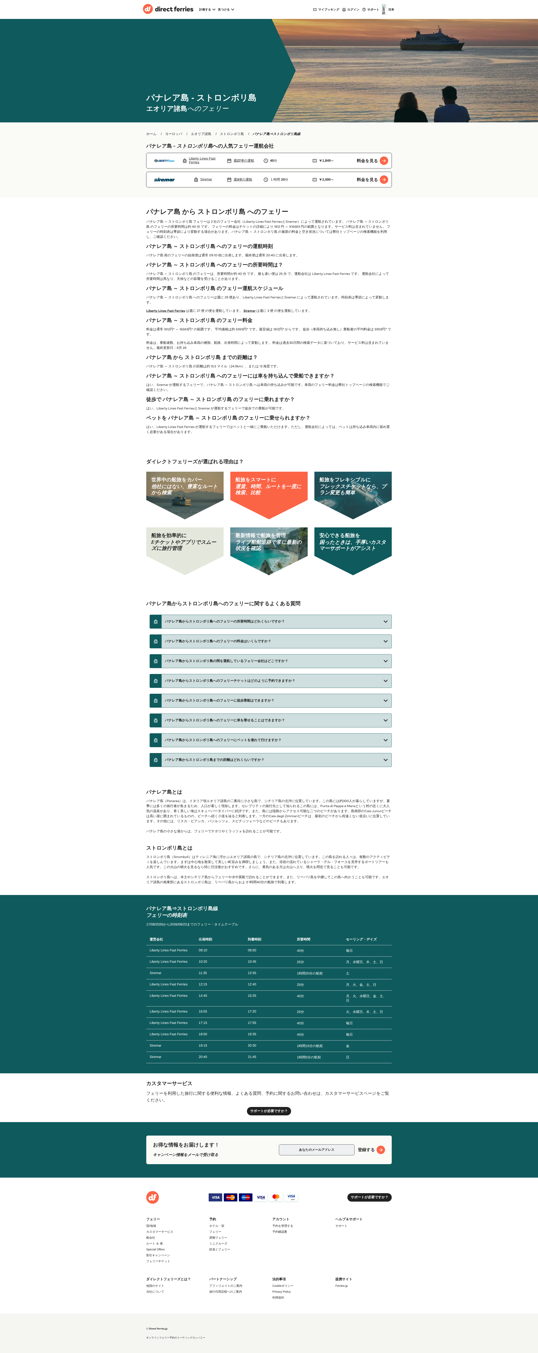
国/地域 (151, 1225)
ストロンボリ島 (232, 134)
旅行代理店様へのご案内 (225, 1291)
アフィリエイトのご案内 (225, 1285)
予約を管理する (282, 1225)
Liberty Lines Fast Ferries (165, 311)
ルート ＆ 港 (154, 1243)
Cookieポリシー (283, 1285)
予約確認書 (279, 1231)
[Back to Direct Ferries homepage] (168, 9)
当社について (155, 1291)
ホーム (151, 134)
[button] (271, 622)
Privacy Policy (281, 1291)
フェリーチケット (158, 1261)
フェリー (215, 1231)
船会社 (150, 1237)
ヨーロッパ (173, 134)
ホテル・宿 (216, 1225)
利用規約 (278, 1297)
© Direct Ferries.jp (156, 1328)
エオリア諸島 (201, 134)
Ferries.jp (341, 1285)
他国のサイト (155, 1285)
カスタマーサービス (159, 1231)
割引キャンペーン (158, 1255)
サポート (341, 1225)
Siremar (249, 311)
